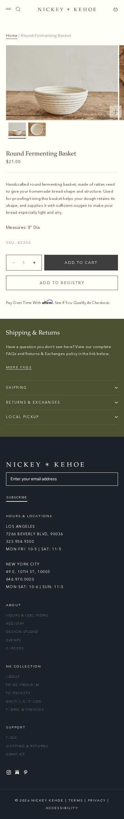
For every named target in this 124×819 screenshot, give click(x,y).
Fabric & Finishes (25, 709)
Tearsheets (18, 693)
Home (11, 35)
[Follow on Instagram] (9, 772)
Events (13, 640)
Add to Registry (62, 283)
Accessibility (62, 808)
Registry (15, 623)
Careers (15, 648)
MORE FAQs (19, 367)
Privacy (97, 800)
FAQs (11, 737)
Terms (75, 800)
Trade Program (22, 685)
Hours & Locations (27, 615)
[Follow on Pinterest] (26, 772)
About (13, 676)
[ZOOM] (116, 112)
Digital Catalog (24, 701)
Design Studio (22, 631)
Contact (15, 754)
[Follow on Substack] (18, 772)
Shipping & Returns (27, 746)
